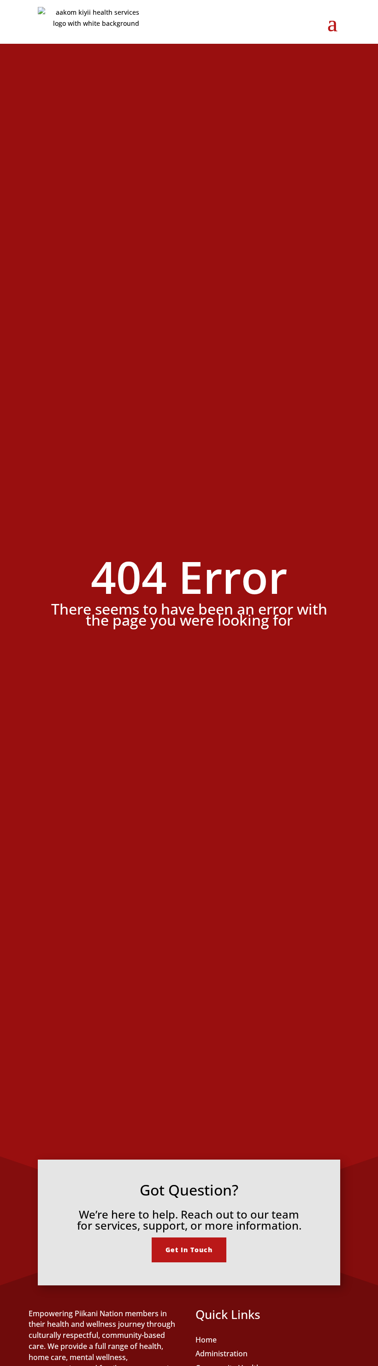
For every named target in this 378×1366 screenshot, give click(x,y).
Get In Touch (189, 1249)
